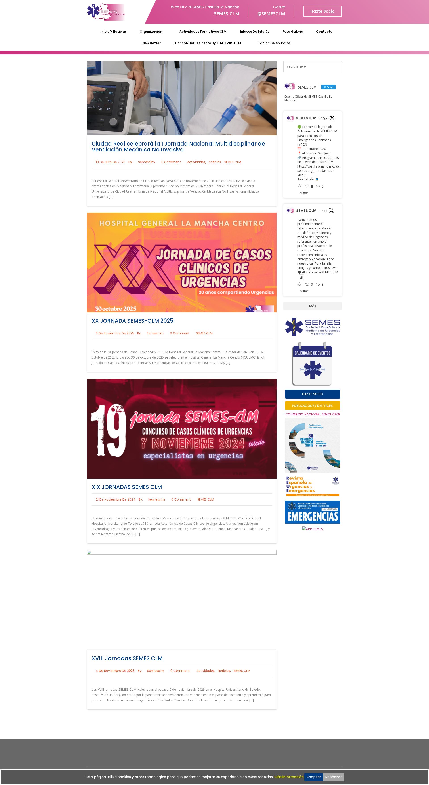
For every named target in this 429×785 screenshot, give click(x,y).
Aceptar (313, 776)
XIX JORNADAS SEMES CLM (127, 487)
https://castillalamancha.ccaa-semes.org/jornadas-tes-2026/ (318, 170)
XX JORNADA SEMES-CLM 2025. (133, 321)
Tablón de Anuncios (274, 43)
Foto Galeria (292, 31)
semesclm (146, 162)
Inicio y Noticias (114, 31)
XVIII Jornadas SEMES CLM (127, 658)
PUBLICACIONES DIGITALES (312, 405)
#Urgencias (310, 272)
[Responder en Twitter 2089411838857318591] (300, 186)
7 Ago (323, 211)
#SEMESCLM (328, 272)
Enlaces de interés (254, 31)
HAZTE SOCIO (312, 394)
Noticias (215, 162)
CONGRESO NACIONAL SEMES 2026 (312, 414)
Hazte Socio (322, 11)
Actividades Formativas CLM (203, 31)
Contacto (324, 31)
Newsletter (152, 43)
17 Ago (323, 118)
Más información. (289, 776)
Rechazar (333, 776)
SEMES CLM (232, 162)
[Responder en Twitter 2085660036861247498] (300, 285)
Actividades (196, 162)
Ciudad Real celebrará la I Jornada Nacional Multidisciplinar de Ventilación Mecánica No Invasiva (178, 146)
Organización (151, 31)
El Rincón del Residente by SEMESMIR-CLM (207, 43)
